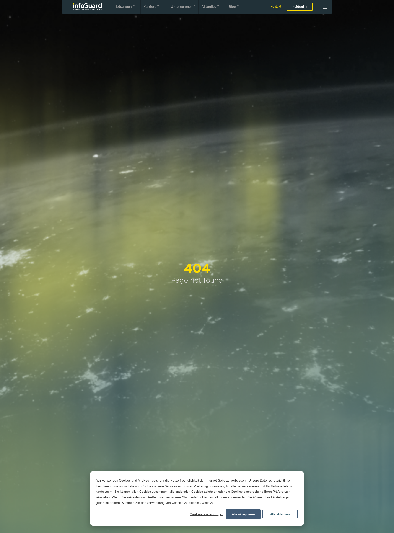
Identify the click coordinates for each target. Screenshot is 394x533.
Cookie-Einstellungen (206, 514)
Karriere (149, 6)
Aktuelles (208, 6)
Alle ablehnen (280, 514)
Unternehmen (182, 6)
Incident (297, 6)
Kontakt (275, 6)
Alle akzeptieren (243, 514)
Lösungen (124, 6)
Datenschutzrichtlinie (275, 480)
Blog (232, 6)
